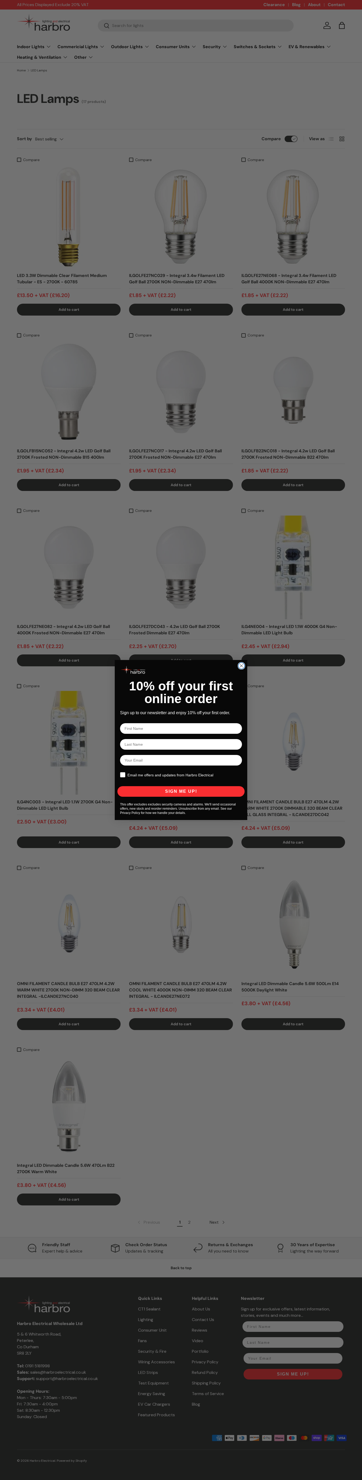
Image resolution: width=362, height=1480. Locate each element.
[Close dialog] (241, 666)
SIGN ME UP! (181, 791)
